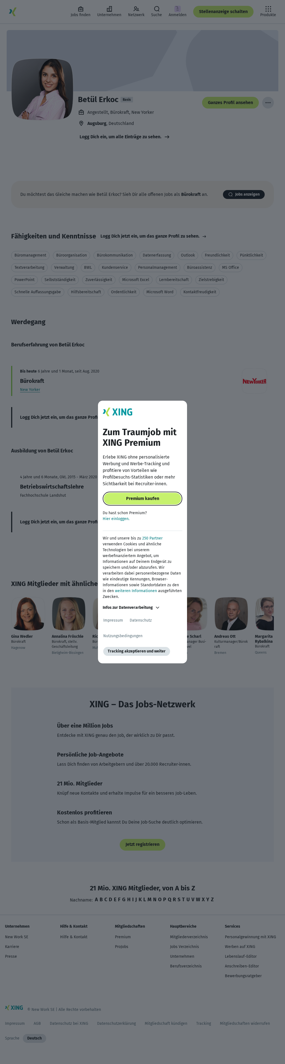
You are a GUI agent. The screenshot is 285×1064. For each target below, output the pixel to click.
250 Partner (152, 538)
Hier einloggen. (116, 518)
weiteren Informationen (136, 590)
